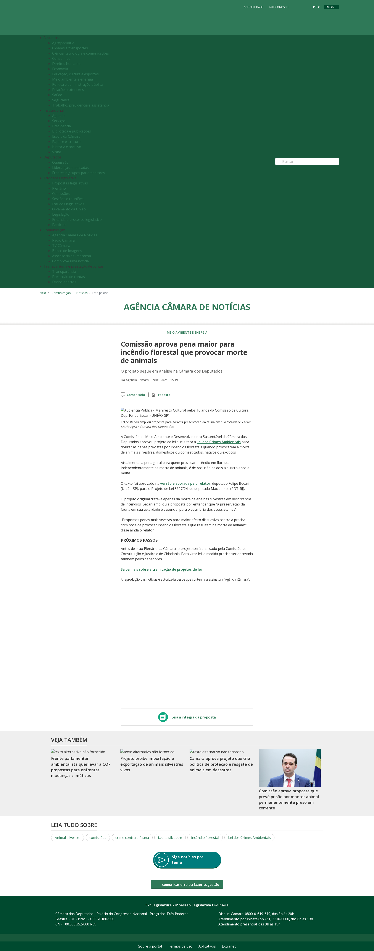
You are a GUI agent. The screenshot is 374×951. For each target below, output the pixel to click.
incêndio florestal (205, 837)
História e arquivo (66, 146)
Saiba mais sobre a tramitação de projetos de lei (161, 569)
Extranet (229, 946)
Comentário (136, 395)
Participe (59, 224)
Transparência (64, 271)
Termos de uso (180, 946)
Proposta (163, 395)
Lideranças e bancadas (70, 167)
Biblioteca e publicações (71, 131)
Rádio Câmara (63, 240)
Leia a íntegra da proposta (193, 717)
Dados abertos (64, 281)
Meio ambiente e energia (72, 79)
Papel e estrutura (66, 141)
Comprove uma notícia (70, 261)
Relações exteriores (68, 89)
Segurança (60, 100)
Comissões (61, 193)
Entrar (330, 7)
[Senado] (305, 6)
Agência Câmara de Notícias (74, 235)
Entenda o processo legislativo (77, 219)
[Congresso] (297, 6)
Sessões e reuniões (68, 198)
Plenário (59, 188)
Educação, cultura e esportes (75, 74)
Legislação (60, 214)
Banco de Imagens (67, 250)
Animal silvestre (67, 837)
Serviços (59, 120)
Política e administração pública (77, 84)
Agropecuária (63, 42)
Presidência (61, 126)
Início (42, 293)
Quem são (60, 162)
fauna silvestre (170, 837)
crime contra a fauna (132, 837)
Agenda (58, 115)
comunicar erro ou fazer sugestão (190, 884)
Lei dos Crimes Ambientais (219, 441)
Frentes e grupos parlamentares (78, 172)
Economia (60, 68)
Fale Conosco (279, 7)
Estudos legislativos (68, 204)
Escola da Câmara (66, 136)
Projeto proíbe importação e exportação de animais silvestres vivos (151, 764)
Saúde (57, 94)
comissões (97, 837)
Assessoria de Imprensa (71, 255)
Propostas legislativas (70, 183)
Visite (56, 152)
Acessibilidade (253, 7)
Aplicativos (207, 946)
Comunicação (61, 293)
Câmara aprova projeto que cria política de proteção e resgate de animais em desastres (221, 764)
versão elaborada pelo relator (185, 483)
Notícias (82, 293)
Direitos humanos (66, 63)
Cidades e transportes (70, 48)
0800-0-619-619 (257, 913)
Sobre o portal (150, 946)
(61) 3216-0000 (277, 919)
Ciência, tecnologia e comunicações (80, 53)
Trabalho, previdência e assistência (80, 105)
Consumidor (62, 58)
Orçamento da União (69, 209)
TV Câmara (61, 245)
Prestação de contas (68, 276)
